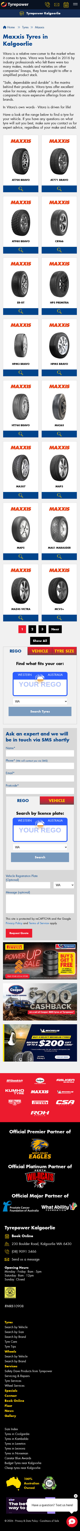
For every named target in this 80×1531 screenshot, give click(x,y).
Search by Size (14, 1332)
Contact (11, 1396)
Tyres (9, 1322)
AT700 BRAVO (21, 180)
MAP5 (21, 547)
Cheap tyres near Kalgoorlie (22, 1468)
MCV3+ (59, 609)
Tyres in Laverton (15, 1444)
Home (10, 27)
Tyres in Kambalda (16, 1439)
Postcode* (12, 785)
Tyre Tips (10, 1346)
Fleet (8, 1406)
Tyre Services (13, 1381)
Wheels (10, 1351)
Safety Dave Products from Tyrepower (28, 1371)
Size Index (11, 1429)
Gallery (10, 1416)
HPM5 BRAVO (59, 364)
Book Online (14, 1401)
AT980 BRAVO (21, 241)
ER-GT (20, 302)
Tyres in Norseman (16, 1453)
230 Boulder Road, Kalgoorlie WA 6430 (41, 1244)
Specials (11, 1391)
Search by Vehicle (16, 1327)
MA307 (20, 486)
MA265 (59, 425)
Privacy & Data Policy (26, 1520)
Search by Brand (15, 1337)
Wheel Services (14, 1386)
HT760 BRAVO (21, 425)
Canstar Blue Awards (18, 1458)
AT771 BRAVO (59, 180)
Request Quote (18, 933)
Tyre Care (11, 1342)
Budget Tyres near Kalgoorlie (23, 1463)
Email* (10, 773)
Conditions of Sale (49, 1520)
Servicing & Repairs (17, 1376)
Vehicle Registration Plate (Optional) (22, 878)
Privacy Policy (14, 923)
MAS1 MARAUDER (59, 547)
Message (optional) (18, 892)
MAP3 (59, 486)
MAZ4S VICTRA (20, 609)
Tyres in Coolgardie (17, 1434)
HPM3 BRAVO (21, 364)
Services (11, 1366)
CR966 (59, 241)
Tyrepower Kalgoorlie (42, 13)
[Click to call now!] (47, 4)
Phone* (27, 761)
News (9, 1411)
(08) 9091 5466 (24, 1251)
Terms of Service (39, 923)
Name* (10, 748)
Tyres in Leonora (15, 1448)
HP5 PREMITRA (59, 302)
